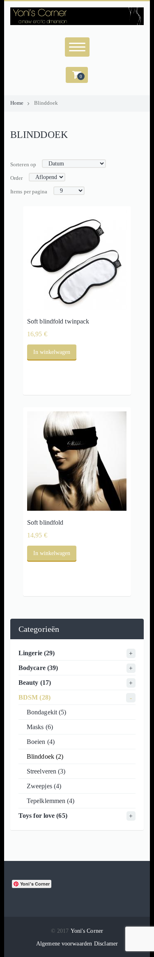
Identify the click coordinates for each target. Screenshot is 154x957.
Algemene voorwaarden (64, 944)
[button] (77, 75)
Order (16, 178)
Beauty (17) (34, 682)
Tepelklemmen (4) (51, 800)
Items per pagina (29, 192)
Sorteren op (23, 165)
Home (16, 103)
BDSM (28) (34, 697)
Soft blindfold (45, 522)
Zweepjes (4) (44, 786)
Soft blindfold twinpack (58, 321)
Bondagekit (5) (46, 712)
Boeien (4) (41, 741)
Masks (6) (40, 726)
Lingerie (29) (36, 652)
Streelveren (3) (46, 771)
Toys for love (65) (42, 815)
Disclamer (106, 944)
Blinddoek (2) (45, 756)
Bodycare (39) (38, 667)
